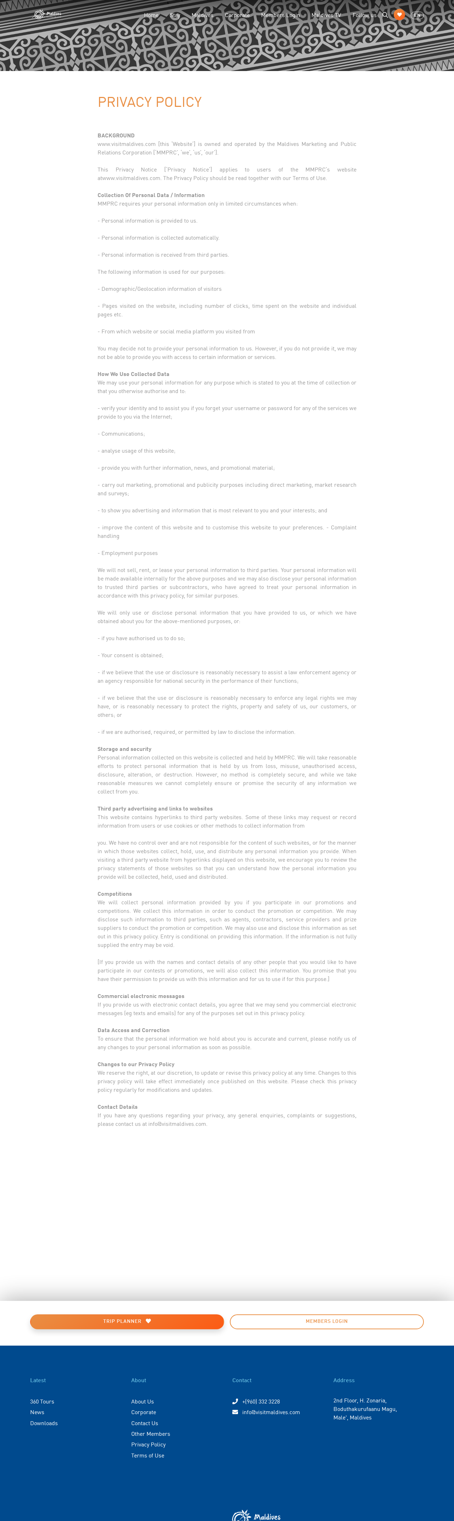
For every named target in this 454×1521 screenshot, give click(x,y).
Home (151, 14)
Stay (175, 14)
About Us (142, 1401)
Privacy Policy (148, 1444)
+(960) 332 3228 (260, 1401)
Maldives (203, 14)
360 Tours (42, 1401)
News (37, 1411)
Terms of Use (147, 1455)
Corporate (237, 14)
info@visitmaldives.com (271, 1411)
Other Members (150, 1433)
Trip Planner (123, 1321)
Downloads (44, 1422)
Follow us (365, 14)
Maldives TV (326, 14)
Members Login (280, 14)
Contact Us (144, 1422)
